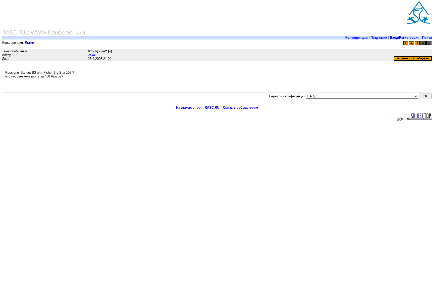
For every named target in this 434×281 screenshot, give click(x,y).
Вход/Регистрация (404, 37)
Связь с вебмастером (240, 107)
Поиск (427, 37)
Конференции (356, 37)
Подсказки (378, 37)
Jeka (91, 55)
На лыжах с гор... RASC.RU (197, 107)
